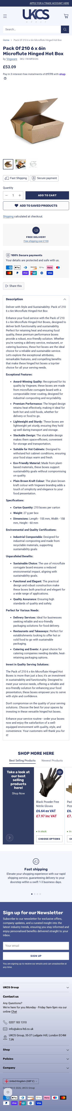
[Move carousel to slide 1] (31, 894)
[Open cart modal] (66, 16)
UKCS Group (28, 1088)
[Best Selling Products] (9, 837)
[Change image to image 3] (33, 164)
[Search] (65, 29)
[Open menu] (5, 16)
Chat (14, 1011)
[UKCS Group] (36, 16)
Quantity (8, 187)
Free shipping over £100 (36, 241)
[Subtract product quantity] (6, 195)
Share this (15, 286)
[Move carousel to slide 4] (40, 894)
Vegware (11, 59)
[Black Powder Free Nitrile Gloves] (49, 782)
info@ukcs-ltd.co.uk (21, 1029)
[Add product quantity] (19, 195)
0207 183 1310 (18, 1022)
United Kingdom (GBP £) (22, 1081)
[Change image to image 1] (8, 164)
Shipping (8, 216)
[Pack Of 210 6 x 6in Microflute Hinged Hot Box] (36, 120)
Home (6, 40)
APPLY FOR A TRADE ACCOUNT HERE (49, 3)
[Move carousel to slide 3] (37, 894)
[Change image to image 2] (21, 164)
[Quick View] (59, 772)
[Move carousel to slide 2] (34, 894)
